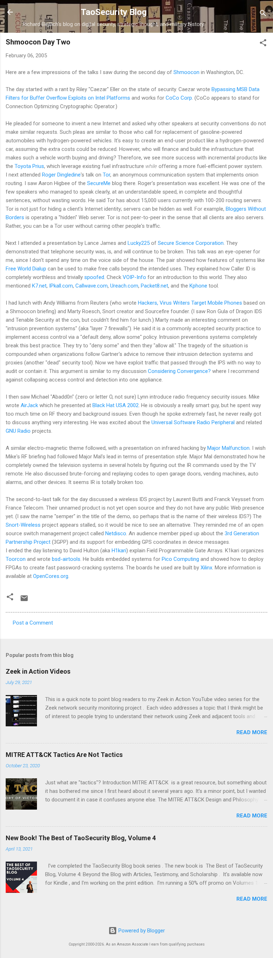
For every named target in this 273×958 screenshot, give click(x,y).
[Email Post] (24, 601)
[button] (263, 43)
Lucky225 (139, 243)
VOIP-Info (134, 277)
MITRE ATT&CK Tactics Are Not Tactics (64, 754)
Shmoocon (186, 72)
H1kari (119, 550)
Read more (251, 732)
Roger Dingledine (61, 175)
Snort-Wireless (23, 525)
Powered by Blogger (141, 930)
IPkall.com (61, 286)
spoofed (94, 277)
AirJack (29, 405)
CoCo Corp (179, 98)
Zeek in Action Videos (38, 671)
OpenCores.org (50, 576)
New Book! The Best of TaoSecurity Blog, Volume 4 (81, 838)
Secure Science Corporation (191, 243)
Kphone (198, 286)
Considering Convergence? (179, 371)
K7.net (39, 286)
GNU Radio (18, 431)
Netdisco (115, 533)
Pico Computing (180, 559)
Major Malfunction (228, 448)
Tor (106, 175)
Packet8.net (154, 286)
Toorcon (16, 559)
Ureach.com (124, 286)
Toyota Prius (29, 166)
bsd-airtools (66, 559)
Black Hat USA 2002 (115, 405)
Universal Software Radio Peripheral (193, 422)
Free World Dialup (26, 268)
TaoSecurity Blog (114, 12)
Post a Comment (33, 623)
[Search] (263, 14)
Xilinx (206, 567)
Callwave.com (91, 286)
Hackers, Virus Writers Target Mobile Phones (190, 303)
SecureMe (99, 183)
